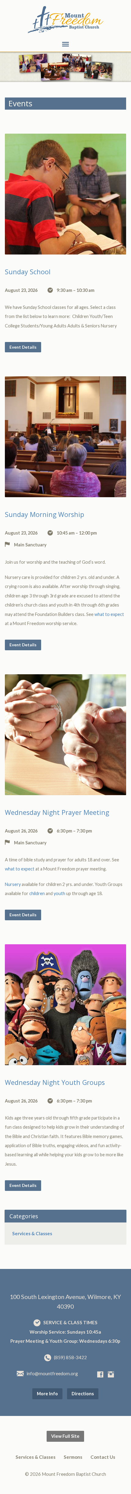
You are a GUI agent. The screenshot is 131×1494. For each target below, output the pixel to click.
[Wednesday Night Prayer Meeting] (65, 790)
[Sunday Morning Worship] (65, 492)
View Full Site (65, 1436)
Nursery (13, 884)
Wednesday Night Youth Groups (55, 1082)
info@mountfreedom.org (52, 1373)
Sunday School (28, 271)
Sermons (73, 1457)
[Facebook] (100, 1374)
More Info (47, 1393)
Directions (83, 1393)
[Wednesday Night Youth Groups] (65, 1060)
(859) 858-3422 (70, 1357)
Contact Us (102, 1457)
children (37, 893)
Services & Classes (32, 1233)
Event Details (23, 347)
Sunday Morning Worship (44, 514)
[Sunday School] (65, 249)
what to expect (109, 614)
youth (59, 893)
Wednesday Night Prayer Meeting (57, 812)
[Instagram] (111, 1374)
